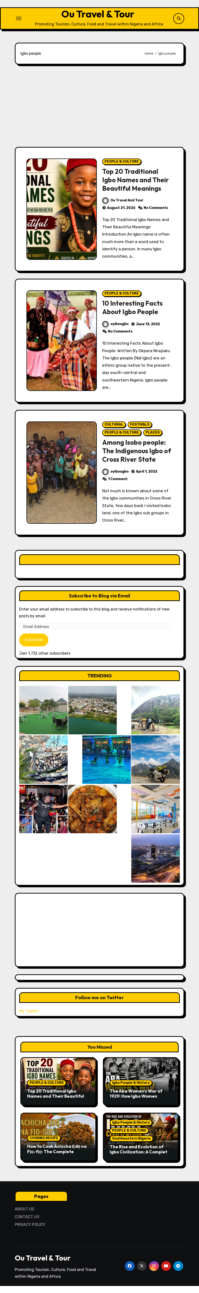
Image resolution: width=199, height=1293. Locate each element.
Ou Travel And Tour (126, 200)
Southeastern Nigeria (131, 1138)
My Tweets (29, 1011)
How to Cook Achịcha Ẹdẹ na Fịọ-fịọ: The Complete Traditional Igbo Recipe (57, 1151)
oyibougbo (119, 324)
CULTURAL (114, 424)
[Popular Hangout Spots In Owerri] (43, 809)
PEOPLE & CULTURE (122, 161)
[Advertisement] (100, 106)
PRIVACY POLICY (30, 1224)
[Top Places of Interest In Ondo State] (155, 710)
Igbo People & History (131, 1083)
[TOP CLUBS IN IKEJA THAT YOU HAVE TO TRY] (43, 759)
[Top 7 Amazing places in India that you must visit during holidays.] (155, 759)
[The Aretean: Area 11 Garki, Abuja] (155, 809)
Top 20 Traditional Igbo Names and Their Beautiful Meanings (135, 179)
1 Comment (118, 479)
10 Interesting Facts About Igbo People (132, 307)
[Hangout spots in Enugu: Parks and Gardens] (43, 710)
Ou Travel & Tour (97, 14)
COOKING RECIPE (44, 1138)
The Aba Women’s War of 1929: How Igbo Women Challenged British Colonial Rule (138, 1099)
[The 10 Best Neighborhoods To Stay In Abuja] (155, 858)
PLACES (153, 432)
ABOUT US (24, 1209)
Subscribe (34, 639)
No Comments (156, 208)
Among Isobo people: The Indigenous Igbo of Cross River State (136, 450)
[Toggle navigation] (19, 18)
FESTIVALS (139, 424)
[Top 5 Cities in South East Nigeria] (92, 710)
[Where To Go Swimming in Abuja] (106, 759)
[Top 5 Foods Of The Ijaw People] (92, 809)
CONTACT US (27, 1216)
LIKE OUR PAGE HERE (99, 559)
